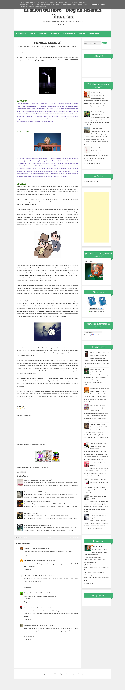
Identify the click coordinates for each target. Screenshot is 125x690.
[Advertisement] (96, 217)
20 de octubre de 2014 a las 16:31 (41, 548)
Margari (27, 593)
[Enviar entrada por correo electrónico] (18, 472)
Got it (103, 4)
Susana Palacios (29, 560)
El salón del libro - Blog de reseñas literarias (62, 13)
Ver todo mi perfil (89, 583)
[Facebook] (58, 24)
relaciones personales (37, 48)
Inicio (49, 538)
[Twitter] (61, 24)
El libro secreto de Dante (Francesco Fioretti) (38, 525)
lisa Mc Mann (26, 48)
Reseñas (32, 33)
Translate (98, 335)
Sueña (66, 59)
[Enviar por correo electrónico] (21, 472)
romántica (53, 48)
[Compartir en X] (24, 472)
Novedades (82, 33)
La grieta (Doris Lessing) (98, 479)
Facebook (37, 467)
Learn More (95, 4)
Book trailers (43, 33)
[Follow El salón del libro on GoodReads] (96, 311)
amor (48, 46)
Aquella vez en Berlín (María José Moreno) (38, 480)
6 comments (73, 48)
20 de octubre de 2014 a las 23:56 (40, 593)
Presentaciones (94, 33)
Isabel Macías (97, 546)
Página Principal (21, 33)
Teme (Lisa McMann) (47, 42)
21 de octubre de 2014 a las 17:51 (41, 608)
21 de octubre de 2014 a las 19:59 (45, 625)
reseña (47, 48)
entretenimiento (62, 46)
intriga (74, 46)
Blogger (82, 674)
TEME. (42, 60)
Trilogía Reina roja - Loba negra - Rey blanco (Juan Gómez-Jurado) (98, 446)
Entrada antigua (75, 538)
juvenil (19, 48)
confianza (53, 46)
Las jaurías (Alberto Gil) (31, 513)
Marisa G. (27, 548)
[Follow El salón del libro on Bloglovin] (96, 309)
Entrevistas (55, 33)
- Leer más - (71, 497)
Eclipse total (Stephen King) (99, 388)
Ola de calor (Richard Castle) (99, 353)
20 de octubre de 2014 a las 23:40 (44, 575)
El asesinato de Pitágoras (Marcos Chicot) (37, 501)
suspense (59, 48)
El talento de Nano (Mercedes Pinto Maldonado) (97, 150)
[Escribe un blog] (22, 472)
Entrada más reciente (21, 538)
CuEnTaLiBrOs (29, 575)
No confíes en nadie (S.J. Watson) (35, 492)
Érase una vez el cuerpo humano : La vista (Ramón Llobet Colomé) (98, 407)
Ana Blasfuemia (29, 625)
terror (65, 48)
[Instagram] (63, 24)
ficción (69, 46)
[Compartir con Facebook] (25, 472)
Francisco (27, 608)
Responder (27, 555)
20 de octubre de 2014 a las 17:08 (45, 560)
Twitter (45, 467)
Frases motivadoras (69, 33)
